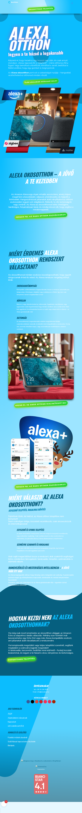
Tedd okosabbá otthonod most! (41, 82)
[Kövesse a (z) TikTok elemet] (45, 701)
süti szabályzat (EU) (16, 726)
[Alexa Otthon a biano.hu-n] (41, 794)
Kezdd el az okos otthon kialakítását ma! (41, 404)
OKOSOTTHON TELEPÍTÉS (41, 9)
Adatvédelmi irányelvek (17, 718)
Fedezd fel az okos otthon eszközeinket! (41, 216)
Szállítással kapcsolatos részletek (21, 741)
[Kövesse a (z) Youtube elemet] (54, 701)
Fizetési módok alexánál (17, 737)
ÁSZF (10, 714)
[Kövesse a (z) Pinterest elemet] (41, 701)
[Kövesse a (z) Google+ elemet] (36, 701)
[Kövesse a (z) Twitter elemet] (32, 701)
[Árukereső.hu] (41, 766)
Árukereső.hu (41, 769)
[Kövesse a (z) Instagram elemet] (49, 701)
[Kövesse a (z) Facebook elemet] (28, 701)
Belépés (11, 745)
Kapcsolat (12, 722)
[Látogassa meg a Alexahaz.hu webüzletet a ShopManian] (41, 761)
